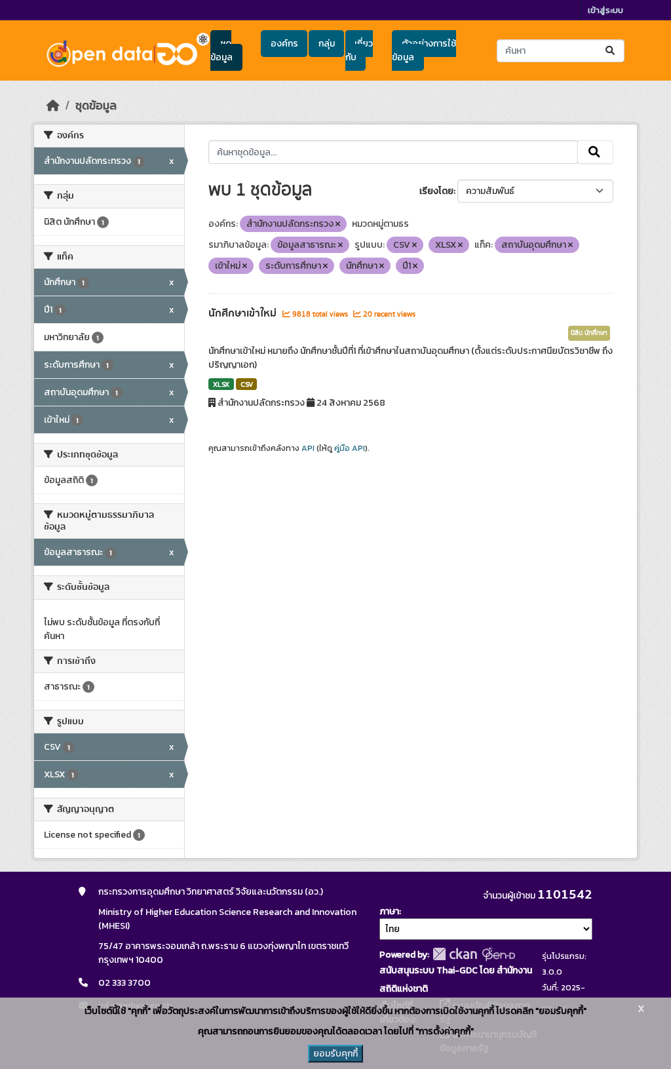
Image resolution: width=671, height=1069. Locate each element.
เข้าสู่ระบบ (605, 10)
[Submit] (611, 50)
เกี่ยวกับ (359, 50)
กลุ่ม (326, 43)
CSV (246, 384)
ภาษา (389, 911)
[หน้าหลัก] (53, 105)
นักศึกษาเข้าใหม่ (243, 313)
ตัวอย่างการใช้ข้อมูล (423, 50)
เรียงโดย (436, 191)
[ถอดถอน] (338, 224)
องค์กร (284, 43)
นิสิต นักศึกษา (589, 333)
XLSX (221, 384)
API (308, 448)
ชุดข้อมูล (221, 50)
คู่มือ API (349, 448)
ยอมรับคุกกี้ (335, 1053)
